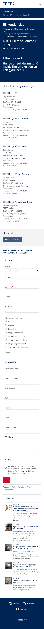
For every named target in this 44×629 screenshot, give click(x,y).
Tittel (7, 267)
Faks (7, 417)
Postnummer (10, 388)
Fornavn (8, 277)
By (6, 398)
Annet (7, 352)
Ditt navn (8, 287)
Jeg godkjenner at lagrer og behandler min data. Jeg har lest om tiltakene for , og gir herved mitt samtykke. (22, 470)
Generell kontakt (12, 239)
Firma (7, 297)
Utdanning (12, 329)
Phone (7, 408)
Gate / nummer (11, 378)
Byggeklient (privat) (15, 333)
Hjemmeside (9, 11)
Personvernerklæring (26, 471)
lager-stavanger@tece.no (18, 186)
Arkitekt (11, 325)
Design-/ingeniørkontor (17, 343)
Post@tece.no (14, 105)
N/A (9, 322)
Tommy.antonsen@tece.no (19, 130)
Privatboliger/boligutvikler (18, 347)
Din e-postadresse (12, 369)
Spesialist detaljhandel (16, 336)
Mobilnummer (10, 427)
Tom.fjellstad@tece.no (17, 158)
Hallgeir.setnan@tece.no (18, 214)
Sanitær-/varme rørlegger (18, 340)
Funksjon (8, 306)
